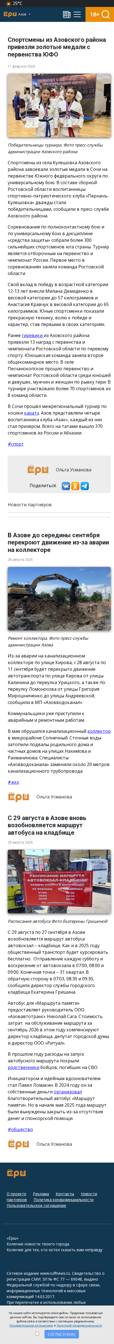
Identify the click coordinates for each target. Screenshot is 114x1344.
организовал (68, 1092)
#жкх (13, 782)
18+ (94, 14)
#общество (20, 1129)
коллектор (99, 731)
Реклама (41, 1193)
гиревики (33, 335)
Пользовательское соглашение (36, 1205)
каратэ (31, 413)
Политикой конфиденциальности (79, 1325)
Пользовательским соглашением (31, 1325)
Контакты (65, 1193)
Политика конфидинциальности (63, 1199)
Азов (22, 14)
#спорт (16, 444)
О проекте (16, 1193)
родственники (23, 1067)
